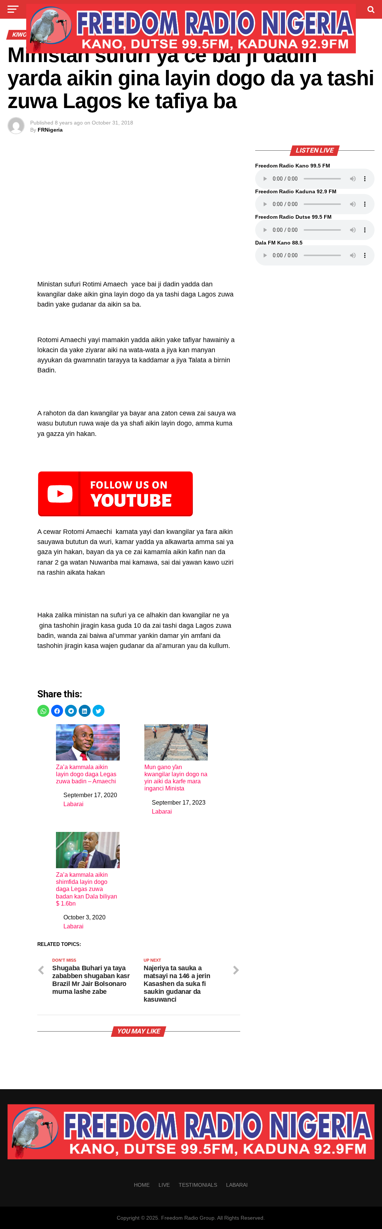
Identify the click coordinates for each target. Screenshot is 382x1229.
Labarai (73, 804)
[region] (138, 216)
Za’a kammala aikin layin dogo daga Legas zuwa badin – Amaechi (86, 774)
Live (164, 1185)
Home (142, 1185)
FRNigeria (50, 130)
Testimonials (198, 1185)
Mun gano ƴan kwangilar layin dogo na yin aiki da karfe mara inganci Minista (175, 778)
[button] (43, 711)
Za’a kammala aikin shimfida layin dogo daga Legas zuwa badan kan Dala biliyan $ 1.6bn (86, 889)
